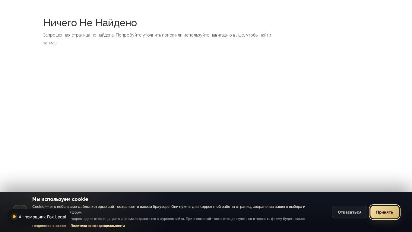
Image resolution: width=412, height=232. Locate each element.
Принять (384, 212)
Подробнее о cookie (49, 226)
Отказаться (350, 212)
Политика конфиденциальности (98, 226)
